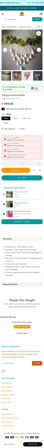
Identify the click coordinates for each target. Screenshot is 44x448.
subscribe (37, 363)
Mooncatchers (6, 391)
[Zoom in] (38, 33)
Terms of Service (8, 426)
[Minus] (4, 163)
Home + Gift (6, 402)
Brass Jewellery (7, 387)
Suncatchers (6, 398)
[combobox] (22, 19)
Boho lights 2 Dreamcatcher (22, 211)
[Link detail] (3, 371)
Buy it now (22, 178)
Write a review (22, 326)
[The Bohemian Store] (22, 14)
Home (3, 27)
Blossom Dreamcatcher (21, 203)
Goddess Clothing (8, 394)
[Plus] (40, 163)
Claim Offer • (22, 222)
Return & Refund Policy (10, 418)
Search (37, 19)
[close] (42, 2)
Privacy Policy (6, 422)
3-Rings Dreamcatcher (20, 192)
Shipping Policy (7, 414)
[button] (39, 50)
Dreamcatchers (11, 27)
